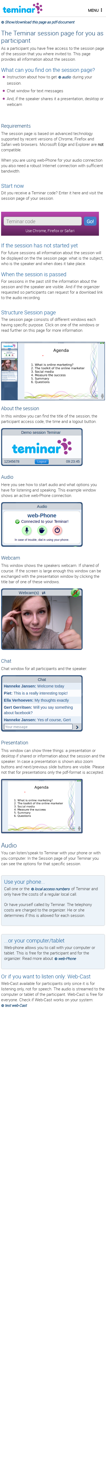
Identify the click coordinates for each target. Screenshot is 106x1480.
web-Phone (67, 958)
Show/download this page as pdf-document (39, 22)
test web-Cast (16, 1005)
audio (66, 77)
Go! (90, 221)
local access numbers (52, 888)
